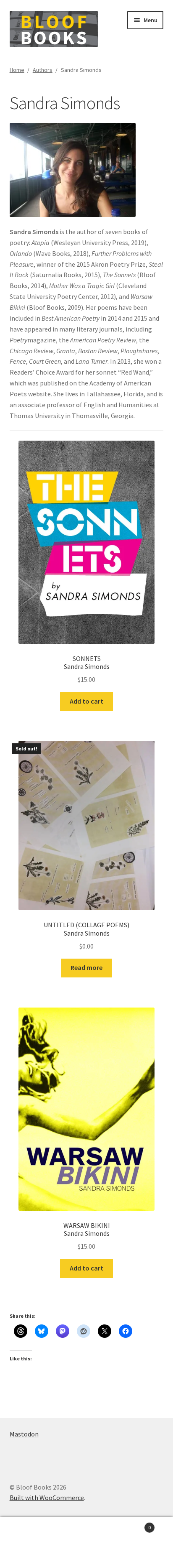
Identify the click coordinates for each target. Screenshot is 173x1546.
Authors (42, 70)
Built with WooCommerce (47, 1497)
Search (86, 1532)
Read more (86, 967)
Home (17, 70)
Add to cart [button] (86, 701)
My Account (29, 1532)
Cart (133, 1524)
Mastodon (24, 1434)
